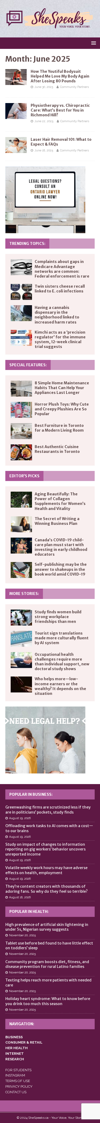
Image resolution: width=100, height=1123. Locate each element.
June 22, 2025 (43, 121)
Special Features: (28, 365)
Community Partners (74, 87)
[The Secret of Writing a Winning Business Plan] (21, 524)
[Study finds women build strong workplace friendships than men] (21, 618)
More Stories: (24, 593)
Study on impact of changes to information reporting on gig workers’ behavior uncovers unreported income (45, 849)
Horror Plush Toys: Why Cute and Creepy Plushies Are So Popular (62, 409)
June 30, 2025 (43, 87)
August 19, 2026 (20, 818)
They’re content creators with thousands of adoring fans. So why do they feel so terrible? (46, 889)
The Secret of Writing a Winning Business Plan (57, 521)
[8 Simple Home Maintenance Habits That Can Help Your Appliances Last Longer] (21, 389)
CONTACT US (15, 1092)
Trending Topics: (27, 243)
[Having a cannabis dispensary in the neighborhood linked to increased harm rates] (21, 313)
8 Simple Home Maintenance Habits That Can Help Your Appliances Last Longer (62, 388)
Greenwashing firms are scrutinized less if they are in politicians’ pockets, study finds (48, 809)
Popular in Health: (29, 911)
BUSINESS (14, 1037)
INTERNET (14, 1054)
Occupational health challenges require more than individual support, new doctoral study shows (62, 661)
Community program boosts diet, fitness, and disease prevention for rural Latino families (47, 964)
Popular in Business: (31, 794)
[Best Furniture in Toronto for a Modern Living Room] (21, 431)
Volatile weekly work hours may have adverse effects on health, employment (46, 870)
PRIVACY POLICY (19, 1086)
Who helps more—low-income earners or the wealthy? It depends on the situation (60, 686)
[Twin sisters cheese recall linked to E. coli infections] (21, 292)
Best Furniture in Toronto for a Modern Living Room (59, 428)
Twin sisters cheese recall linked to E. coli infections (60, 288)
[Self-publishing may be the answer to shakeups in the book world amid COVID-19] (21, 570)
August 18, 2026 (20, 897)
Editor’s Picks (24, 476)
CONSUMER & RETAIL (23, 1042)
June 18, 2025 (43, 150)
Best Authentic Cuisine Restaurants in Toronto (57, 449)
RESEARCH (14, 1059)
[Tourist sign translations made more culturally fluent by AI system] (21, 639)
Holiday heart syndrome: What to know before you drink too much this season (47, 1001)
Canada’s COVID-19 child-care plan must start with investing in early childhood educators (61, 547)
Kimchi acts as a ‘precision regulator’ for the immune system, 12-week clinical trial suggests (60, 339)
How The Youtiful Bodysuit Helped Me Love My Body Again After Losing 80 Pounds (60, 76)
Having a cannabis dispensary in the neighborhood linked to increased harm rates (57, 315)
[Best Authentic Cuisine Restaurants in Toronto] (21, 452)
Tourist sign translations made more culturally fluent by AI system (62, 638)
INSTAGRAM (15, 1075)
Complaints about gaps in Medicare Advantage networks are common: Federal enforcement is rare (62, 269)
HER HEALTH (16, 1048)
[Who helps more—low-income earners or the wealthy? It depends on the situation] (21, 684)
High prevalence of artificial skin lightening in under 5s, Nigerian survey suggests (46, 927)
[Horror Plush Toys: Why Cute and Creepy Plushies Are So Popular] (21, 410)
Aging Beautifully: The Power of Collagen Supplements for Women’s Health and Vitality (60, 501)
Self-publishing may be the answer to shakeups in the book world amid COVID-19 (61, 569)
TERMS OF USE (17, 1081)
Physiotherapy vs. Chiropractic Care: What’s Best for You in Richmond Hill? (60, 110)
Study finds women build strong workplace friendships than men (58, 617)
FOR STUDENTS (18, 1070)
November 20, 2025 (22, 935)
